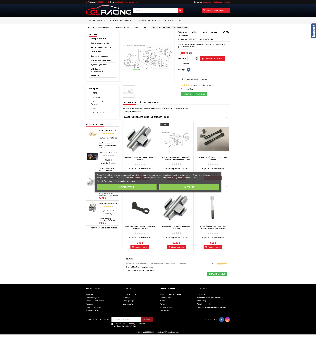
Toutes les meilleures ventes (105, 228)
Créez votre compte (222, 2)
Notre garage (128, 301)
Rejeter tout (126, 187)
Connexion (207, 2)
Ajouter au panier (212, 58)
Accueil (93, 34)
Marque (203, 39)
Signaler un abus (217, 274)
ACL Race (96, 97)
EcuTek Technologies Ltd (101, 60)
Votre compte (167, 288)
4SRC (94, 93)
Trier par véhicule (98, 39)
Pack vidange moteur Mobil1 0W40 (108, 203)
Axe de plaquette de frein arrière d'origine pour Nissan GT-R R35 (176, 158)
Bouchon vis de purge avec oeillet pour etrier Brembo (140, 227)
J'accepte (189, 187)
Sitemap (126, 297)
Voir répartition (187, 89)
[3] (108, 133)
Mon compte (128, 304)
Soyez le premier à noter (140, 168)
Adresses (164, 304)
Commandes (165, 297)
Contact (202, 288)
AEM (94, 108)
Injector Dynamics (99, 65)
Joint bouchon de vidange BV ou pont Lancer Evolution (108, 131)
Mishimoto (95, 75)
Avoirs (162, 301)
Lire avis (187, 94)
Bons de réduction (167, 307)
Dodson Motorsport (99, 56)
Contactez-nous (129, 294)
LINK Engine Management (97, 70)
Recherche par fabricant (101, 47)
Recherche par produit (100, 43)
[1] (104, 133)
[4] (110, 133)
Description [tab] (129, 102)
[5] (113, 133)
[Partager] (188, 70)
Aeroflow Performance (101, 113)
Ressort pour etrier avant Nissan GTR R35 (140, 158)
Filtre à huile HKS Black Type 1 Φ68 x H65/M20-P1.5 (108, 153)
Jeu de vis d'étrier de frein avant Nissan (213, 158)
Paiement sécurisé (93, 307)
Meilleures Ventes (95, 124)
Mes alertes (164, 310)
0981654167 (101, 2)
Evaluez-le (200, 94)
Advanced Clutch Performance (99, 103)
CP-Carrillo (96, 52)
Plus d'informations (105, 181)
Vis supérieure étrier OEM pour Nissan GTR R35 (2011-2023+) (213, 227)
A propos (89, 304)
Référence (182, 39)
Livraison (89, 294)
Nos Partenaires (92, 310)
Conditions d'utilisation (95, 301)
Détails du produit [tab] (149, 102)
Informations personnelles (170, 294)
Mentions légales (92, 297)
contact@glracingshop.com (126, 2)
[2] (106, 133)
